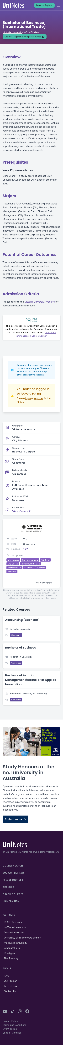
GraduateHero (12, 948)
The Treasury (11, 958)
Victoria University (13, 32)
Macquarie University (15, 943)
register (38, 398)
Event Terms (10, 1029)
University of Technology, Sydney (22, 937)
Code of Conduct (12, 1033)
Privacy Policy (10, 1021)
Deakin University (14, 932)
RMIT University (13, 922)
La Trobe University (15, 927)
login (28, 398)
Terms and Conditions (14, 1025)
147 (25, 549)
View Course (20, 511)
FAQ (6, 976)
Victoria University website (40, 302)
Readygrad (10, 953)
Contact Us (10, 991)
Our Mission (10, 981)
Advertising (10, 986)
